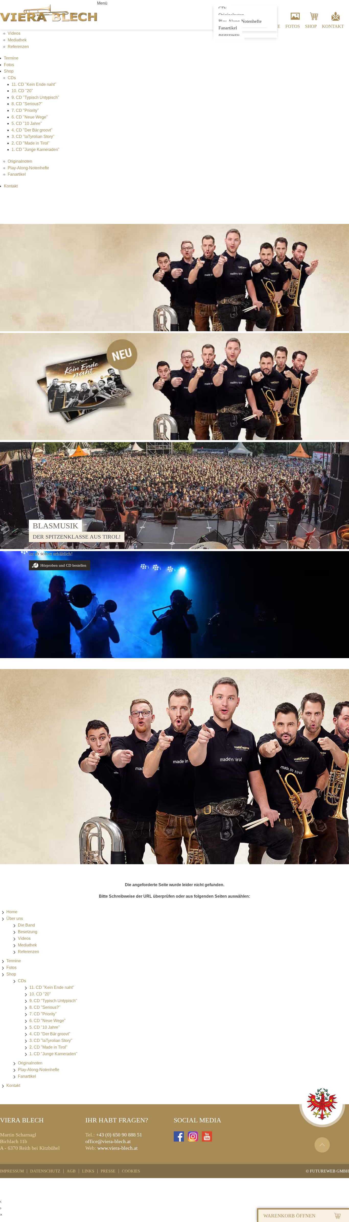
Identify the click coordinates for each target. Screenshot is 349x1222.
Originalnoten (20, 161)
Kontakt (333, 26)
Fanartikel (227, 27)
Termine (11, 58)
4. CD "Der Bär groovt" (31, 130)
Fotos (292, 26)
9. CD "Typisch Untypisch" (35, 97)
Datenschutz (45, 1171)
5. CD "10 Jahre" (26, 123)
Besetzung (27, 932)
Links (88, 1171)
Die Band (26, 925)
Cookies (131, 1171)
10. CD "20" (22, 91)
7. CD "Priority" (25, 110)
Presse (108, 1171)
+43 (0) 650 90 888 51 (119, 1134)
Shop (311, 26)
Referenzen (228, 34)
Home (11, 912)
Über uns (14, 918)
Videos (14, 33)
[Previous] (9, 545)
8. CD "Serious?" (26, 104)
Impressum (12, 1171)
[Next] (340, 545)
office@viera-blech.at (108, 1141)
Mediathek (17, 40)
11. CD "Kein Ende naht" (33, 84)
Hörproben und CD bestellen (63, 565)
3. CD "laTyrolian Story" (32, 136)
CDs (12, 78)
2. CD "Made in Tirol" (30, 143)
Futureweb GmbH (329, 1171)
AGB (71, 1171)
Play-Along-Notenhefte (28, 168)
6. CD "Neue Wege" (29, 117)
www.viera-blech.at (117, 1148)
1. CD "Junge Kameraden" (35, 149)
